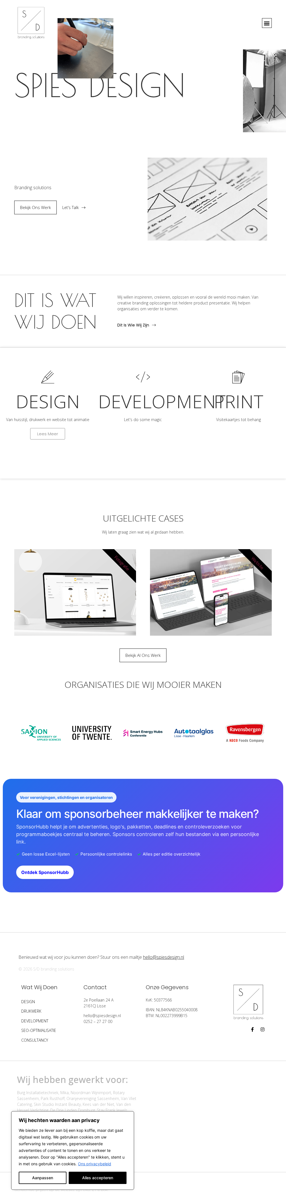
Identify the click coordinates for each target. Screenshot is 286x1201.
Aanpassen (42, 1177)
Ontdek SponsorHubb (45, 872)
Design (48, 401)
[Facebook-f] (252, 1029)
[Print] (238, 377)
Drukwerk (31, 1011)
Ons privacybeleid (94, 1163)
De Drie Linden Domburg (72, 1110)
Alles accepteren (97, 1177)
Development (34, 1021)
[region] (72, 1150)
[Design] (48, 377)
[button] (267, 23)
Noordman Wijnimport (91, 1092)
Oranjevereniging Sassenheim (92, 1098)
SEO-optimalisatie (38, 1030)
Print (238, 401)
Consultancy (34, 1040)
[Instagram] (262, 1029)
